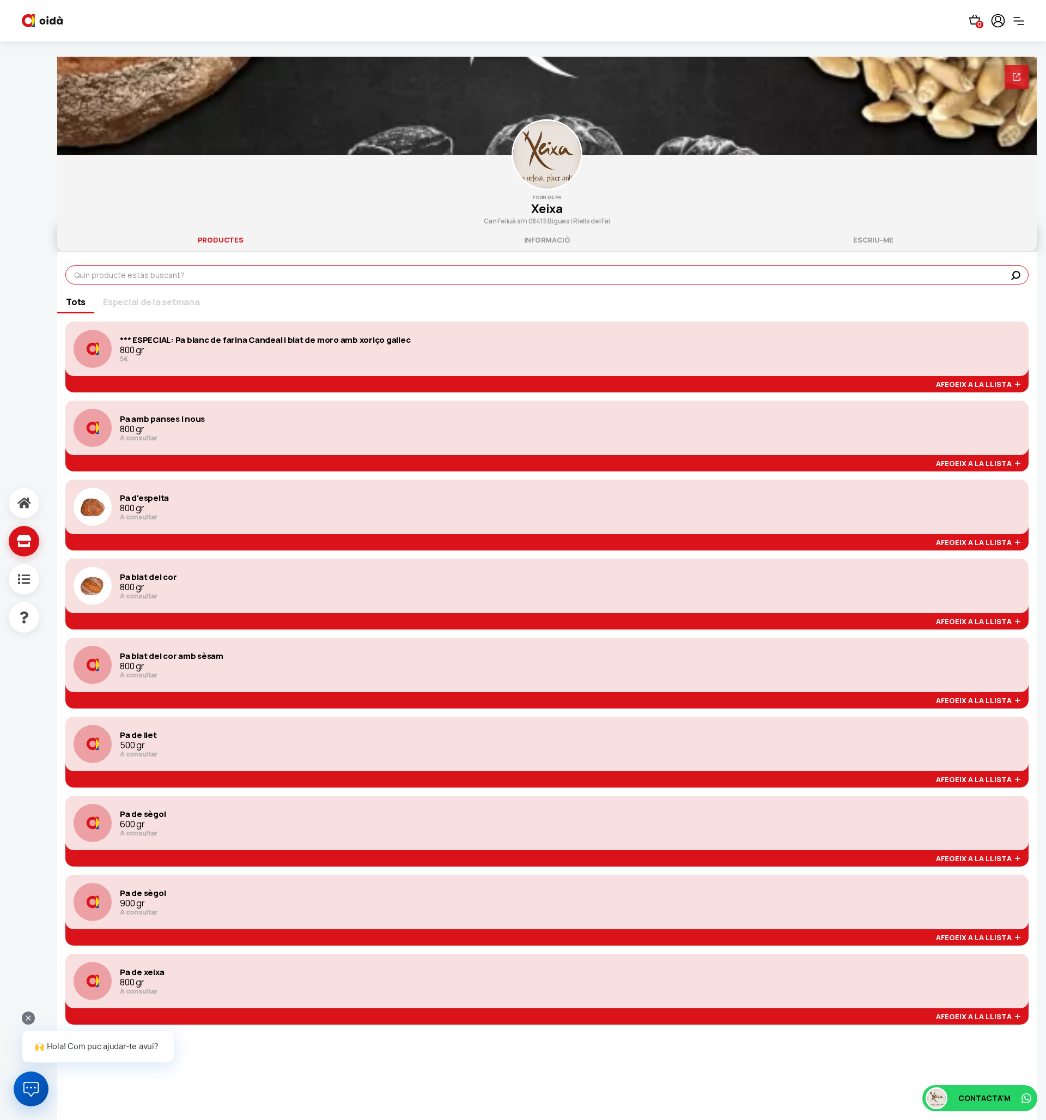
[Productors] (12, 541)
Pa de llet (138, 735)
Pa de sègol (143, 814)
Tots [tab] (76, 302)
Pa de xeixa (142, 972)
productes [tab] (221, 240)
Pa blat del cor (148, 577)
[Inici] (12, 503)
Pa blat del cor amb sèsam (171, 656)
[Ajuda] (12, 617)
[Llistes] (12, 579)
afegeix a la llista (975, 384)
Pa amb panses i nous (162, 419)
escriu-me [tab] (873, 240)
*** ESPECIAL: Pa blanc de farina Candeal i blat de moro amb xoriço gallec (265, 340)
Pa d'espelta (144, 498)
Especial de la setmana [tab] (151, 302)
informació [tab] (547, 240)
